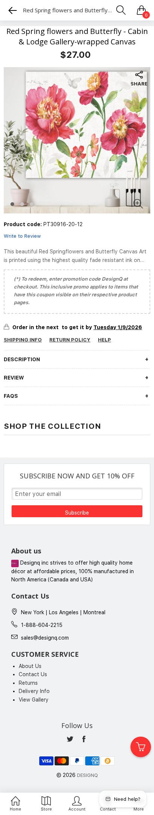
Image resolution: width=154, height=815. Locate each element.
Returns (28, 683)
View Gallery (34, 700)
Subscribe (77, 513)
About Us (30, 666)
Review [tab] (14, 377)
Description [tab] (22, 359)
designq (87, 775)
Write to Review (22, 236)
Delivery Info (34, 691)
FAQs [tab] (11, 396)
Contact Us (33, 674)
